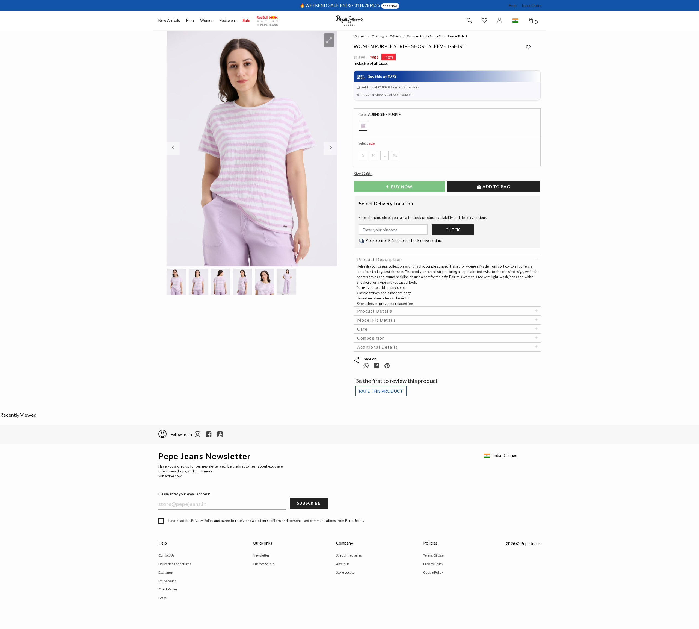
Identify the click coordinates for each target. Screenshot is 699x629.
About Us (343, 564)
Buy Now (401, 186)
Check (452, 229)
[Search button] (469, 20)
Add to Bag (495, 186)
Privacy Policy (202, 520)
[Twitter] (220, 434)
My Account (167, 581)
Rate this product (381, 390)
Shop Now (390, 5)
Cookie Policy (433, 572)
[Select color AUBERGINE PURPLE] (363, 126)
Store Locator (346, 572)
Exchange (165, 572)
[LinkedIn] (197, 434)
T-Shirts (395, 36)
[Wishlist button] (484, 20)
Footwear (228, 20)
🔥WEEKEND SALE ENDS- (327, 5)
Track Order (531, 5)
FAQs (162, 598)
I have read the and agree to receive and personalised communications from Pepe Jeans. (265, 520)
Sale (246, 20)
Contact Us (166, 555)
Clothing (378, 36)
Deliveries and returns (174, 564)
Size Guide (363, 173)
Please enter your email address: (184, 494)
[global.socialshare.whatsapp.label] (366, 365)
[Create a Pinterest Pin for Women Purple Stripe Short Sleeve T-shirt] (387, 365)
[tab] (447, 259)
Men (190, 20)
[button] (179, 148)
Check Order (167, 589)
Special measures (349, 555)
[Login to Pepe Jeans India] (499, 20)
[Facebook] (208, 434)
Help (513, 5)
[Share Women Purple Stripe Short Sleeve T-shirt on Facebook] (377, 365)
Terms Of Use (433, 555)
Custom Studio (263, 564)
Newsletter (261, 555)
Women (207, 20)
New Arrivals (169, 20)
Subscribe (308, 503)
